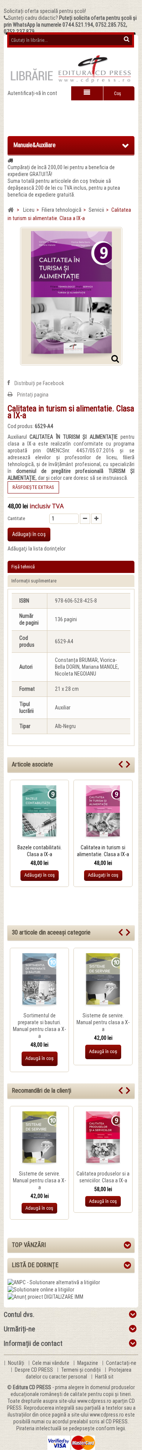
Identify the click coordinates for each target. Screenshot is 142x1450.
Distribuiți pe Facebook (39, 383)
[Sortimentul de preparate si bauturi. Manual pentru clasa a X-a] (39, 980)
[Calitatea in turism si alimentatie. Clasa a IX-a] (103, 812)
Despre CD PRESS (34, 1370)
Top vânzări (29, 1245)
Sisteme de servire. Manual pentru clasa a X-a (103, 1022)
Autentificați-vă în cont (32, 93)
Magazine (88, 1363)
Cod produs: (21, 426)
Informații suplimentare (33, 581)
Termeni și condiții (81, 1370)
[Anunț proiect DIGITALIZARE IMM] (45, 1296)
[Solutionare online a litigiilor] (41, 1289)
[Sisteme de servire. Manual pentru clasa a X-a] (103, 980)
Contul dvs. (19, 1314)
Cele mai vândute (51, 1363)
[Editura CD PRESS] (71, 72)
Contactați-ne (121, 1363)
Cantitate (16, 518)
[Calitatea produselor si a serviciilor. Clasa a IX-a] (103, 1138)
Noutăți (16, 1363)
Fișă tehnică (23, 567)
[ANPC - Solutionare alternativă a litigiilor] (54, 1282)
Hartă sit (104, 1377)
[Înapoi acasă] (11, 210)
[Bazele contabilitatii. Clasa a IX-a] (39, 812)
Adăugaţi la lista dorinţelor (37, 549)
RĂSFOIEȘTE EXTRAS (33, 487)
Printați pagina (32, 395)
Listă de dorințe (35, 1265)
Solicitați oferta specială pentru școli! (45, 11)
